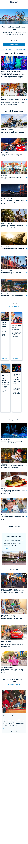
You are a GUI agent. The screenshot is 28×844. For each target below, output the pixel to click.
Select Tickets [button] (14, 44)
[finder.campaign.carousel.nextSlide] (24, 711)
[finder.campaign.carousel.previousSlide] (4, 711)
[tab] (14, 711)
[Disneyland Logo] (14, 2)
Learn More (7, 548)
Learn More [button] (4, 358)
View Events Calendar (14, 684)
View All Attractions (14, 306)
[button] (10, 6)
